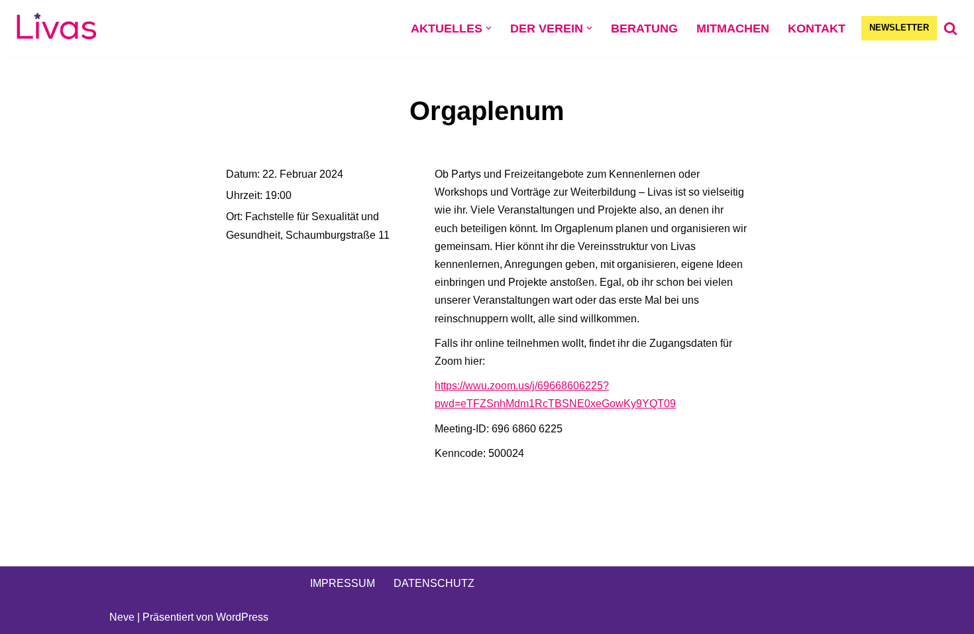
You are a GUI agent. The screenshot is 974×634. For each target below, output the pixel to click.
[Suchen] (950, 28)
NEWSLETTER (899, 27)
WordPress (242, 617)
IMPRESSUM (342, 583)
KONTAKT (816, 28)
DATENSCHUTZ (434, 583)
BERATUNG (644, 28)
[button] (489, 28)
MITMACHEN (732, 28)
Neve (122, 617)
